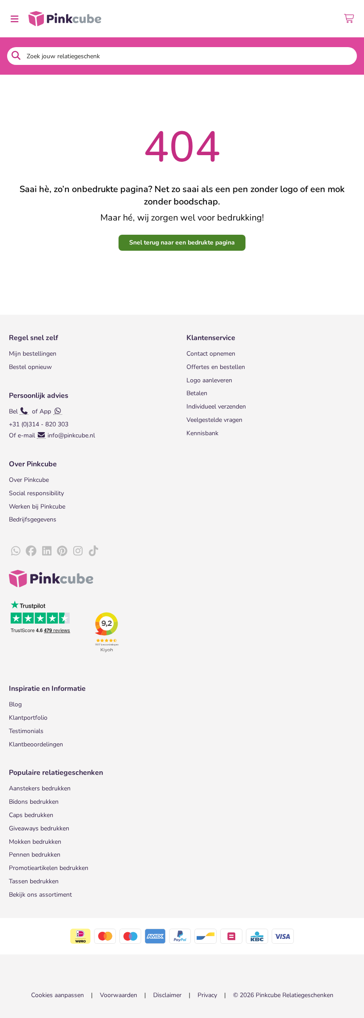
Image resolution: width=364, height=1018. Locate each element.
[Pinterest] (62, 551)
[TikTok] (93, 551)
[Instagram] (77, 551)
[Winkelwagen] (349, 18)
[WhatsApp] (15, 551)
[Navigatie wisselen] (14, 19)
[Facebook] (31, 551)
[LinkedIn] (46, 551)
